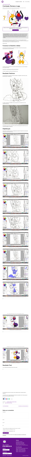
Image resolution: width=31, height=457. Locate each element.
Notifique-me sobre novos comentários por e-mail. (9, 429)
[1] (8, 36)
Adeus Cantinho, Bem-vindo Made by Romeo (22, 448)
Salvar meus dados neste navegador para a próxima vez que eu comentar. (11, 428)
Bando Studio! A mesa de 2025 (20, 443)
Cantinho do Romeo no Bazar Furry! (20, 444)
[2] (9, 36)
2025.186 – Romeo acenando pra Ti (20, 451)
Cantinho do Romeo (9, 455)
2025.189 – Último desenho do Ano (20, 449)
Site (3, 425)
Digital (11, 401)
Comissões (8, 401)
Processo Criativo (14, 401)
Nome (3, 419)
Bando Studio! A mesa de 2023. (20, 442)
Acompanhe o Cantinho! (19, 441)
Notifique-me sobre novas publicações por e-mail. (9, 431)
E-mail (4, 422)
